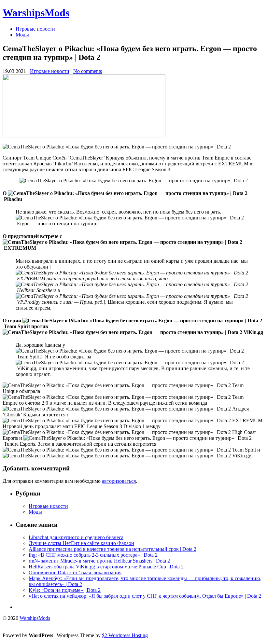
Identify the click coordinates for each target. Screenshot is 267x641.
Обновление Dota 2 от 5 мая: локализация (75, 572)
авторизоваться (119, 481)
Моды (22, 34)
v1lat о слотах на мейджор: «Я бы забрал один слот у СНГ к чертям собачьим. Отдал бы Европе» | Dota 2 (145, 596)
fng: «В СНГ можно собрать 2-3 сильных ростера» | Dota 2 (93, 555)
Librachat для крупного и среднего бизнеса (76, 537)
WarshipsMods (36, 13)
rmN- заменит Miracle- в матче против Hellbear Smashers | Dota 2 (99, 561)
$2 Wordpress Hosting (125, 635)
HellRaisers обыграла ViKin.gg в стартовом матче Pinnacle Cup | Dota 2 (106, 566)
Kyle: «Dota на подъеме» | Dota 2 (65, 590)
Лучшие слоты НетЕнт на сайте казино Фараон (81, 543)
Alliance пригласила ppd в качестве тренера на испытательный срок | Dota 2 (112, 549)
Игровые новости (35, 29)
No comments (87, 71)
